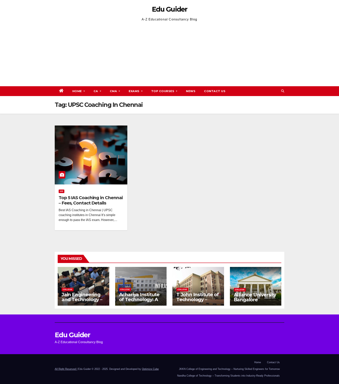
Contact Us (214, 91)
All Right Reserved (66, 369)
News (190, 91)
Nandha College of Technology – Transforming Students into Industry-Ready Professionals (228, 375)
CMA (114, 91)
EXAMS (134, 91)
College (67, 289)
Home (77, 91)
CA (96, 91)
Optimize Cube (150, 369)
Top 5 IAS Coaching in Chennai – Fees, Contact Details (91, 200)
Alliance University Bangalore (255, 297)
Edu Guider (169, 9)
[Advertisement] (169, 51)
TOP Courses (163, 91)
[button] (282, 91)
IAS (61, 191)
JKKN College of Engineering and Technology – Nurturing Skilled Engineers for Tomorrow (229, 369)
